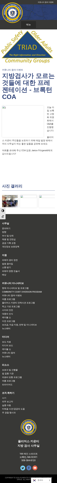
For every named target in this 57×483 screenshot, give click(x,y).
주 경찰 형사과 (9, 413)
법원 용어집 (7, 264)
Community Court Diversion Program (22, 292)
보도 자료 (6, 342)
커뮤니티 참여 (8, 353)
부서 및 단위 (8, 236)
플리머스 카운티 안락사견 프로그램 (18, 303)
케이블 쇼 (6, 317)
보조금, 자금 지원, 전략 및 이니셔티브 (19, 325)
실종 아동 (6, 405)
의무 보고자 (7, 401)
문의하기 (6, 228)
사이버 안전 (7, 310)
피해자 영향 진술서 (11, 271)
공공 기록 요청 (9, 243)
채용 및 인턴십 (9, 239)
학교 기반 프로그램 (11, 306)
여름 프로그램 (8, 299)
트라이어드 (7, 384)
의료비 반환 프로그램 (12, 377)
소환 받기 (6, 267)
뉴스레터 (6, 328)
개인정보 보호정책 (10, 247)
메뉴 (28, 24)
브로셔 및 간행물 (10, 370)
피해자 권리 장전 (10, 260)
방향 (4, 232)
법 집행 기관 (8, 373)
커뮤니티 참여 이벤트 (46, 2)
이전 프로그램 (8, 321)
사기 (4, 398)
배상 (4, 275)
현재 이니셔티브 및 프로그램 (15, 288)
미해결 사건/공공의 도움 (13, 409)
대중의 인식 (7, 314)
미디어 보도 (7, 345)
